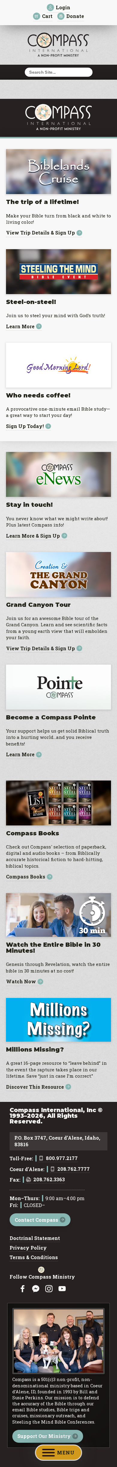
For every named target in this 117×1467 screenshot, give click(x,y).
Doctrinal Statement (35, 1238)
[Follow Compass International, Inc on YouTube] (62, 1289)
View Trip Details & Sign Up (40, 233)
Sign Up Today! (25, 426)
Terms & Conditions (34, 1257)
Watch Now (21, 981)
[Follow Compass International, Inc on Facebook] (22, 1289)
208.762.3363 (49, 1179)
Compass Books (25, 877)
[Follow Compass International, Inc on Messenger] (35, 1289)
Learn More (20, 326)
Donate (75, 16)
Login (63, 7)
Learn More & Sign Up (33, 536)
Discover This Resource (35, 1087)
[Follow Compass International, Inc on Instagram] (48, 1289)
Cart (47, 16)
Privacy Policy (28, 1248)
